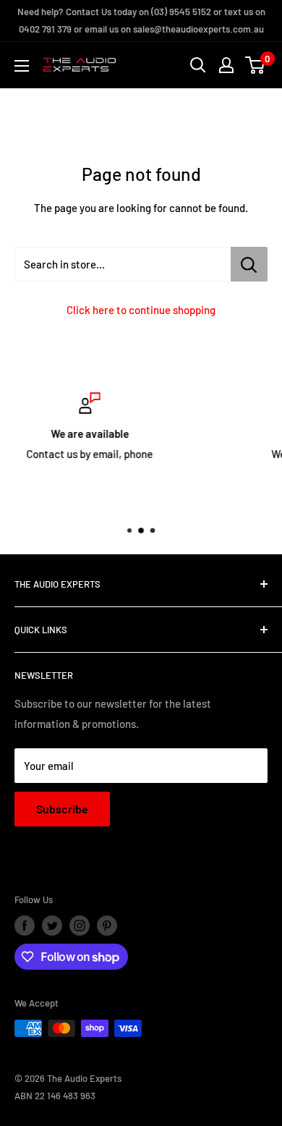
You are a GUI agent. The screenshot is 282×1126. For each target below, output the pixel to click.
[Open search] (198, 65)
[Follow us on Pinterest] (107, 925)
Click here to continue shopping (141, 309)
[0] (256, 65)
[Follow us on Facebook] (24, 925)
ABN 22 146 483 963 (54, 1095)
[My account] (226, 65)
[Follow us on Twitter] (52, 925)
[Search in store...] (249, 264)
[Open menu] (21, 66)
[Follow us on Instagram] (79, 925)
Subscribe (62, 809)
